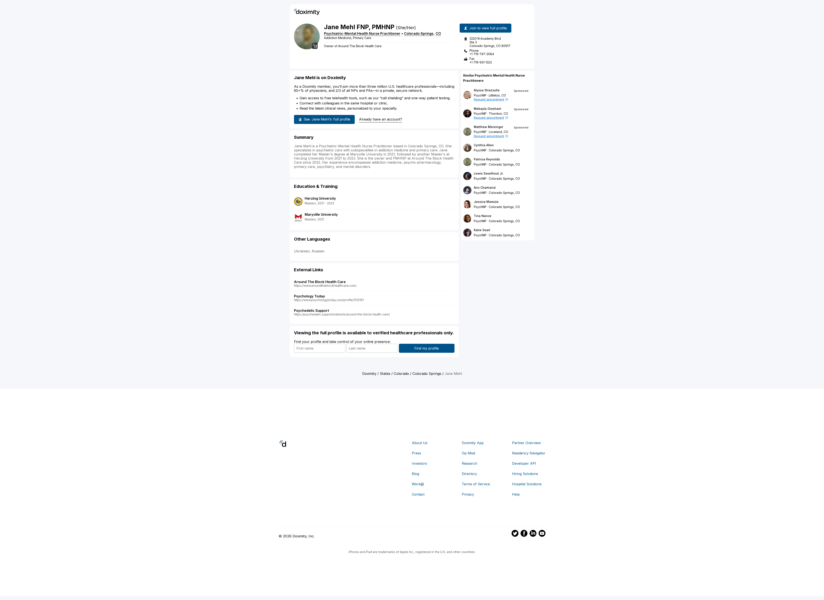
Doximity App (473, 443)
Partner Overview (526, 443)
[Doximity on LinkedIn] (533, 533)
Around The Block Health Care (320, 282)
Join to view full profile (488, 28)
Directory (469, 474)
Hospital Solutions (527, 484)
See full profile (327, 119)
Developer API (524, 463)
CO (438, 33)
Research (469, 463)
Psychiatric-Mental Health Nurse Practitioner (362, 33)
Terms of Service (476, 484)
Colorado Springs (418, 33)
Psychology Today (309, 296)
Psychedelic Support (311, 310)
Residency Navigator (528, 453)
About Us (419, 443)
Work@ (418, 484)
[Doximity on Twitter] (515, 533)
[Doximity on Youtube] (542, 533)
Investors (419, 463)
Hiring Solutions (525, 474)
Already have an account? (380, 119)
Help (516, 494)
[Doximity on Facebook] (524, 533)
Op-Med (468, 453)
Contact (418, 494)
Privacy (468, 494)
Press (416, 453)
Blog (415, 474)
